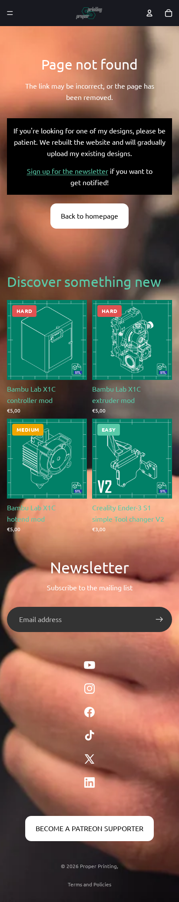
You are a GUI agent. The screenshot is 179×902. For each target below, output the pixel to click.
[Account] (149, 13)
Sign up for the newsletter (67, 170)
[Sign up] (159, 619)
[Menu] (10, 13)
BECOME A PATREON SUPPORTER (89, 828)
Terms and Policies (89, 884)
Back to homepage (89, 215)
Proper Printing (98, 865)
